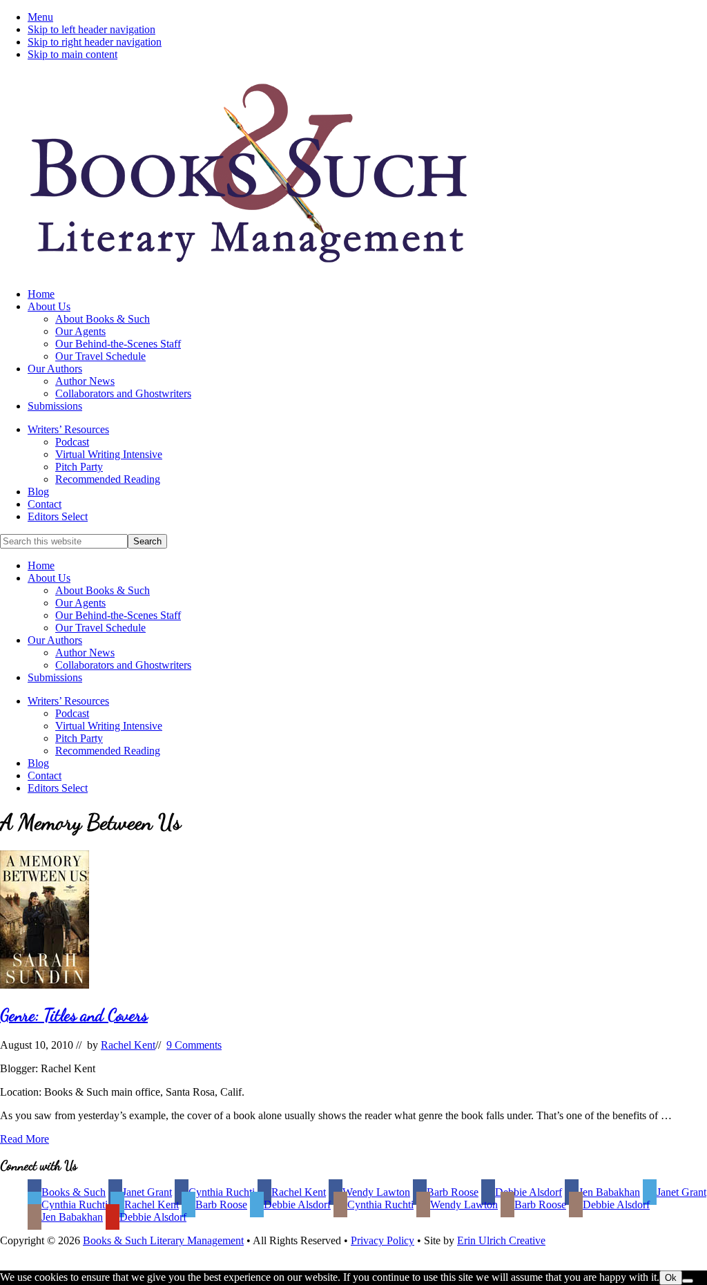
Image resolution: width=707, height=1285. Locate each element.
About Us (49, 578)
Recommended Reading (107, 750)
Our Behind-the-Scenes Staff (118, 615)
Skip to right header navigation (95, 42)
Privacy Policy (382, 1240)
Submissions (55, 677)
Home (41, 565)
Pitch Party (79, 738)
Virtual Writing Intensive (108, 726)
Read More (24, 1139)
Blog (38, 763)
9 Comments (194, 1045)
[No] (687, 1281)
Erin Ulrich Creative (501, 1240)
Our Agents (80, 603)
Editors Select (58, 788)
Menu (40, 17)
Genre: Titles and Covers (74, 1015)
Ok (671, 1278)
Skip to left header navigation (91, 29)
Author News (85, 652)
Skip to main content (72, 54)
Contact (44, 775)
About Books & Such (102, 590)
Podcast (72, 713)
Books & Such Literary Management (163, 1240)
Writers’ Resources (68, 701)
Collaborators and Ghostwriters (123, 665)
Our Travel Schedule (100, 628)
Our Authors (55, 640)
